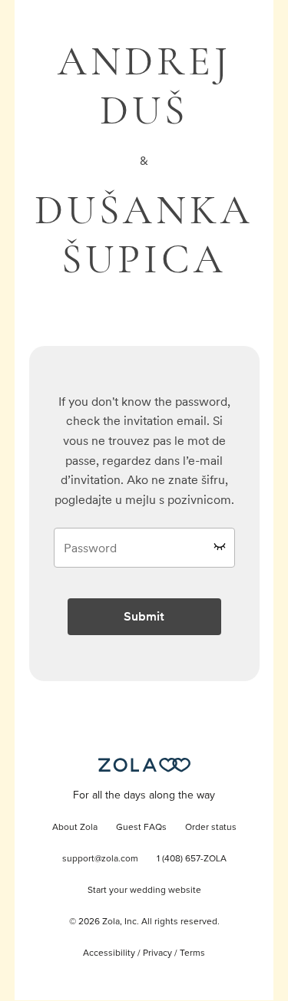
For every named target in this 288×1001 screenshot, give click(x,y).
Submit (144, 616)
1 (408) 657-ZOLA (192, 859)
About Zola (75, 827)
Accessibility (109, 953)
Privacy (157, 953)
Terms (192, 953)
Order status (211, 827)
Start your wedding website (144, 890)
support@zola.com (100, 859)
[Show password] (220, 546)
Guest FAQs (141, 827)
